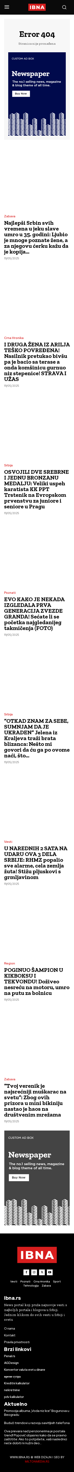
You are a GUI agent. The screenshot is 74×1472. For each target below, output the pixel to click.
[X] (42, 1272)
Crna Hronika (14, 338)
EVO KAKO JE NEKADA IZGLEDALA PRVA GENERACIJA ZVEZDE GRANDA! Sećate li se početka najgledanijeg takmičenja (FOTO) (34, 613)
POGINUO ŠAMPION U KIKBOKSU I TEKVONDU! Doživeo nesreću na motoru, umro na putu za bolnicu (36, 981)
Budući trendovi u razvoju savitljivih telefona (37, 1423)
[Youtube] (50, 1272)
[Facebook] (26, 1272)
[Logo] (37, 7)
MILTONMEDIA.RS (37, 1461)
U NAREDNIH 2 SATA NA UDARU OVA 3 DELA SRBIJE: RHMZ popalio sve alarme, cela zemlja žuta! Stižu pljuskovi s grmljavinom (35, 862)
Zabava (9, 216)
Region (9, 963)
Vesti (8, 841)
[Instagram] (34, 1272)
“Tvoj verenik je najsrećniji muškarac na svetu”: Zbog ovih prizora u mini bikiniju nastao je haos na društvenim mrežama (35, 1100)
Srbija (8, 465)
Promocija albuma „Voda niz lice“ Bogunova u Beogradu (36, 1413)
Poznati (10, 592)
